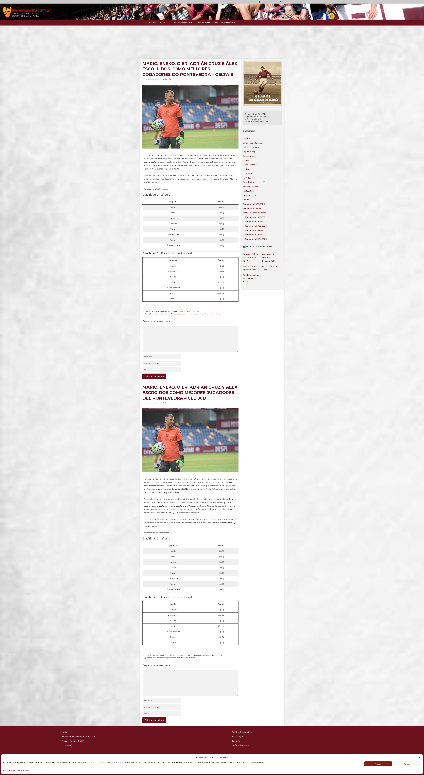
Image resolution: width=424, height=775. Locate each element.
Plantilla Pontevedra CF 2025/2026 (78, 736)
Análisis (246, 138)
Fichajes (246, 160)
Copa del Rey (249, 151)
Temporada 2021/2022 (256, 221)
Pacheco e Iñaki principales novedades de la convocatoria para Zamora (172, 311)
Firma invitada (250, 164)
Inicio (64, 732)
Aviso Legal (237, 736)
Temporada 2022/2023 (256, 226)
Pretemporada (249, 195)
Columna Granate (251, 147)
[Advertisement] (212, 42)
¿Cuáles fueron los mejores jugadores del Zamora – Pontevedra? (170, 658)
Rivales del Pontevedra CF (225, 22)
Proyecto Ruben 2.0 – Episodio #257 (250, 257)
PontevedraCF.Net (251, 186)
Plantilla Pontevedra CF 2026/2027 (155, 22)
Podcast (263, 2)
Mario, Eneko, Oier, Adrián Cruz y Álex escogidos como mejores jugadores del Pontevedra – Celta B (183, 314)
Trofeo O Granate (203, 22)
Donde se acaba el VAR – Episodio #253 (251, 278)
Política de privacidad (24, 770)
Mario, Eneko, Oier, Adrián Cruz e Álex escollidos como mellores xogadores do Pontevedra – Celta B (183, 655)
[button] (419, 757)
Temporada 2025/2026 (254, 204)
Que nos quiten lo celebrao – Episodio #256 (270, 257)
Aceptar (378, 764)
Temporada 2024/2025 (256, 239)
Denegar (407, 764)
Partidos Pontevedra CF (254, 182)
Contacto (281, 2)
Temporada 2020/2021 (256, 217)
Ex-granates (248, 156)
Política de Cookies (9, 770)
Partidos (247, 177)
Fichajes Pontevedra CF (183, 22)
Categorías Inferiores (252, 142)
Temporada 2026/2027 (254, 208)
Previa (246, 199)
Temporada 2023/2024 (256, 234)
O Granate (247, 173)
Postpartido (248, 191)
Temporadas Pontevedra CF (256, 212)
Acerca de (271, 2)
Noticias (246, 169)
